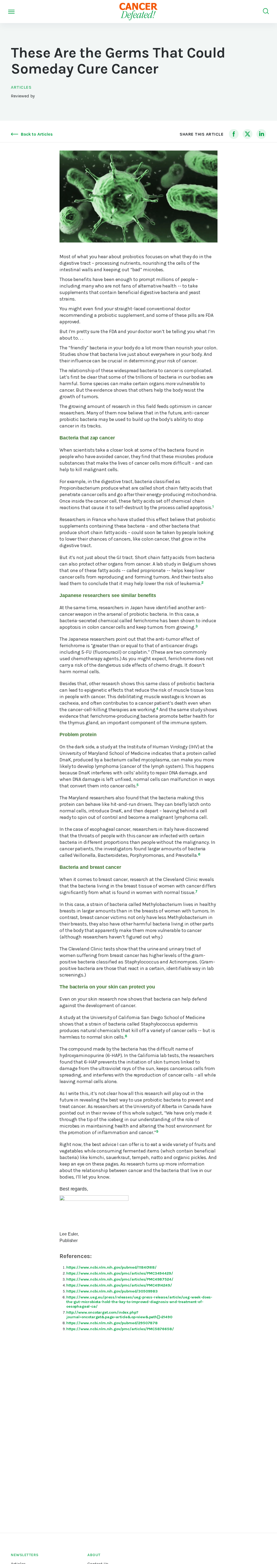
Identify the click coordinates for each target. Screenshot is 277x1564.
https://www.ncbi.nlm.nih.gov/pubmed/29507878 (112, 1323)
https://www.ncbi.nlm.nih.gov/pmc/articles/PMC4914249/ (119, 1285)
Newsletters (25, 1555)
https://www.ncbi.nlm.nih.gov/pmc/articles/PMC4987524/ (119, 1279)
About (94, 1555)
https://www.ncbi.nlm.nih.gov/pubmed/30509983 (112, 1291)
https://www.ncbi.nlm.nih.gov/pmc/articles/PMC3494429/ (119, 1273)
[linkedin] (261, 134)
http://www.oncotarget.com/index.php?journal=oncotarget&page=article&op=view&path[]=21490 (119, 1314)
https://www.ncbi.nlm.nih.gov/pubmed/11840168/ (111, 1267)
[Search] (266, 11)
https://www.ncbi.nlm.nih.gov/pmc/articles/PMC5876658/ (120, 1329)
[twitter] (247, 134)
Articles (21, 87)
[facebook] (234, 134)
